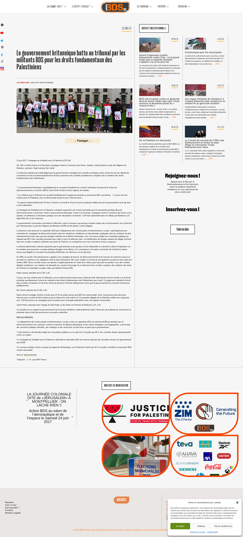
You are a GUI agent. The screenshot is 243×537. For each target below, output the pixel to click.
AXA (197, 451)
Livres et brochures (204, 461)
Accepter (180, 526)
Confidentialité (212, 532)
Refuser (201, 526)
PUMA (208, 465)
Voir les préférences (223, 526)
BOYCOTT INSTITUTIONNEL (42, 83)
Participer (162, 6)
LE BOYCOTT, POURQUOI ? (81, 6)
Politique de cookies (197, 532)
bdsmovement (30, 355)
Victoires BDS (23, 83)
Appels (130, 428)
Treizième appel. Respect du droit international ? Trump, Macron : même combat (204, 405)
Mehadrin (200, 465)
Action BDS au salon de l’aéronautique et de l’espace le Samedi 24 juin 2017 (49, 416)
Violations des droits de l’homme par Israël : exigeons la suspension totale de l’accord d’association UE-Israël (136, 410)
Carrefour (201, 454)
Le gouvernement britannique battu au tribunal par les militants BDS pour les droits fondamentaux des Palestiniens (71, 60)
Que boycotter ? (204, 439)
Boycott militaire (204, 425)
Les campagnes (143, 6)
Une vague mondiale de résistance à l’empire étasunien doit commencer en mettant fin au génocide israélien (205, 101)
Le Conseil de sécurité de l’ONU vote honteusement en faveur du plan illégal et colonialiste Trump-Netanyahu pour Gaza (204, 143)
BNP (203, 451)
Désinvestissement (213, 443)
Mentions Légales (13, 513)
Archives (121, 500)
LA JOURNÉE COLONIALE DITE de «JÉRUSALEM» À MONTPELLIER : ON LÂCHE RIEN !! (48, 399)
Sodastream (204, 468)
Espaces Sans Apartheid (136, 463)
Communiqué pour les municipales (203, 52)
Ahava (208, 447)
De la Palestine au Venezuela (155, 140)
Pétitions (140, 431)
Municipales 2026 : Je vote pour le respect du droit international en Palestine (136, 448)
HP (209, 454)
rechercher (182, 6)
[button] (237, 502)
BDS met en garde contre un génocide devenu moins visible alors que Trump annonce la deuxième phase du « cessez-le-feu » (159, 102)
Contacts (9, 510)
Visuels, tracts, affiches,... (204, 472)
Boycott (199, 443)
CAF (210, 451)
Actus (132, 431)
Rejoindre (9, 502)
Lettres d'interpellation (204, 429)
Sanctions (140, 428)
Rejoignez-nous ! (182, 176)
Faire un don (183, 229)
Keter (204, 458)
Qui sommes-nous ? (55, 6)
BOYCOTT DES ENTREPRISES (204, 421)
